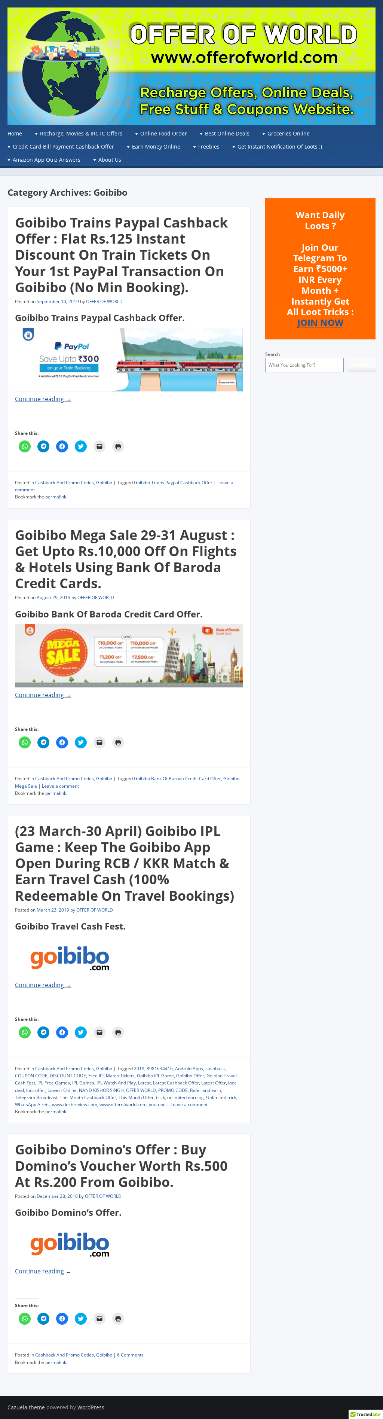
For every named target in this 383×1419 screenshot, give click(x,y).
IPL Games (83, 1083)
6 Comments (130, 1355)
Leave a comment (60, 786)
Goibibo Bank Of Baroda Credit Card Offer (177, 778)
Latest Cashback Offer (176, 1083)
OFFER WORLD (141, 1090)
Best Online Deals (227, 133)
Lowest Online (62, 1090)
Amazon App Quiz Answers (46, 159)
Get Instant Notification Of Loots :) (280, 146)
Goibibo (104, 482)
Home (14, 133)
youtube (157, 1104)
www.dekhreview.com (74, 1104)
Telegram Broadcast (36, 1097)
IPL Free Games (53, 1083)
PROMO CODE (173, 1090)
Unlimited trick (221, 1097)
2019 (139, 1068)
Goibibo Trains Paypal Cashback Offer (173, 482)
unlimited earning (185, 1097)
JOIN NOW (320, 322)
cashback (215, 1068)
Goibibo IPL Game (155, 1075)
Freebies (209, 146)
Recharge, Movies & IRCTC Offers (81, 133)
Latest (144, 1083)
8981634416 (160, 1068)
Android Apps (189, 1068)
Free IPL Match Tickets (111, 1075)
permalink (55, 497)
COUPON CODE (31, 1075)
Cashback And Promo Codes (64, 482)
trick (160, 1097)
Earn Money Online (156, 146)
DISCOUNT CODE (68, 1075)
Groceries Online (288, 133)
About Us (109, 159)
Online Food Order (163, 133)
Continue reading (43, 399)
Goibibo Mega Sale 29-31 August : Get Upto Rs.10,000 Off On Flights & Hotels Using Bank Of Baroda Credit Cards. (126, 559)
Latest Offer (213, 1083)
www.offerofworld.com (123, 1104)
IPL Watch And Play (116, 1083)
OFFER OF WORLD (104, 301)
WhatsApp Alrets (32, 1104)
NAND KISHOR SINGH (101, 1090)
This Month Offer (136, 1097)
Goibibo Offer (190, 1075)
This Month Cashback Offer (88, 1097)
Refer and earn (205, 1090)
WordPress (90, 1407)
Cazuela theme (26, 1407)
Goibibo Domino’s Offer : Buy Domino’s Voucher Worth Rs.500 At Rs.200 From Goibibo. (121, 1165)
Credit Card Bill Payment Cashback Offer (63, 146)
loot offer (35, 1090)
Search (272, 354)
